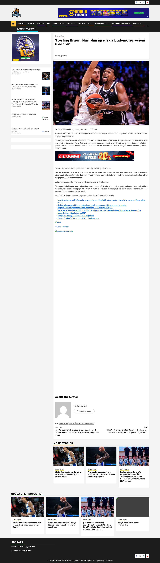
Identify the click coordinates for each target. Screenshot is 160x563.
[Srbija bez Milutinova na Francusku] (46, 120)
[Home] (13, 23)
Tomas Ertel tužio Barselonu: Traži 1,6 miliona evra (78, 218)
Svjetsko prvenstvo (121, 24)
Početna (20, 24)
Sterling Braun (89, 423)
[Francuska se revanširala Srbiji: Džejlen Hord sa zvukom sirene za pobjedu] (101, 456)
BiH (48, 24)
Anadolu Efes (63, 423)
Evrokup (81, 24)
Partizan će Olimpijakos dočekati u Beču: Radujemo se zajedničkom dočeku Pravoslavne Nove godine (99, 210)
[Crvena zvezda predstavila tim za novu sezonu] (46, 134)
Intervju (137, 24)
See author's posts (84, 411)
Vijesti (31, 24)
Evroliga (71, 24)
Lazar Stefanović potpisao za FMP (72, 213)
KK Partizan (79, 423)
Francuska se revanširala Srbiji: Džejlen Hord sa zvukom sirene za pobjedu (101, 474)
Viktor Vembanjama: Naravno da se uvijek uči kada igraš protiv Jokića (68, 474)
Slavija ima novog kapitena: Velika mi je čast (76, 216)
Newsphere (97, 561)
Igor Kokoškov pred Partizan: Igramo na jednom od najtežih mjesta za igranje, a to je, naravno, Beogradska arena (77, 431)
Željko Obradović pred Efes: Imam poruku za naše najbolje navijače (85, 208)
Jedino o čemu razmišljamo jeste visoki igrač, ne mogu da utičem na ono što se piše (92, 205)
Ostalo (57, 469)
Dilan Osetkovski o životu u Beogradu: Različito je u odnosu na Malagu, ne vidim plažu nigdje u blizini (127, 430)
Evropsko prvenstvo (26, 29)
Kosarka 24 (80, 405)
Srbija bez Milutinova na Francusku (24, 114)
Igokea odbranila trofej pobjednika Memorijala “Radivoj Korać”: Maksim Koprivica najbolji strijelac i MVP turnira (132, 476)
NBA (90, 24)
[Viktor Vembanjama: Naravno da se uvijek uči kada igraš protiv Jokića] (68, 456)
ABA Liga (40, 24)
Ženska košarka (102, 24)
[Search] (147, 26)
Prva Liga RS (58, 24)
